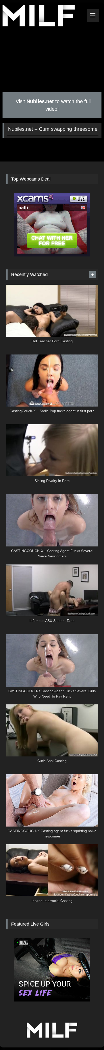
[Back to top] (88, 1035)
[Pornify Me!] (43, 16)
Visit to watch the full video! (52, 105)
